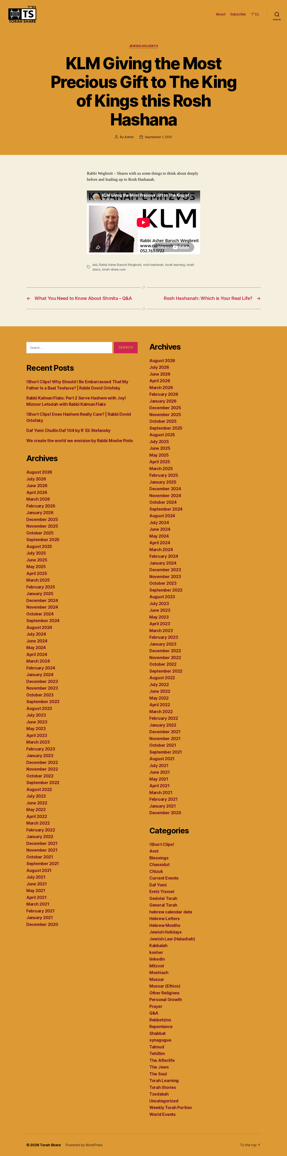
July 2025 (36, 553)
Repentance (160, 1026)
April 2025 (36, 573)
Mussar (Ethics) (164, 986)
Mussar (156, 979)
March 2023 (38, 742)
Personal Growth (165, 999)
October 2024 (40, 614)
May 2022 (36, 809)
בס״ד (255, 14)
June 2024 (36, 641)
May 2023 (36, 728)
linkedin (157, 959)
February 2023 (40, 749)
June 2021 (36, 884)
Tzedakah (159, 1094)
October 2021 (39, 857)
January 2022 (39, 836)
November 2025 (42, 526)
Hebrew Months (164, 925)
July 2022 (36, 796)
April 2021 (36, 897)
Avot (154, 851)
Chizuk (156, 871)
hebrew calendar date (170, 912)
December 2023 (42, 681)
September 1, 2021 (158, 137)
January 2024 (39, 674)
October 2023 (39, 695)
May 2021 (35, 890)
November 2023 (42, 688)
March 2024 (38, 661)
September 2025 (42, 539)
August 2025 (39, 546)
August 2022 (39, 789)
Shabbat (157, 1033)
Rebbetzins (160, 1019)
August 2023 (39, 708)
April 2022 (36, 816)
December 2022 (42, 762)
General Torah (163, 905)
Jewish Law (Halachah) (172, 938)
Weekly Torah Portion (170, 1107)
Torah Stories (162, 1087)
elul (94, 265)
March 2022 (38, 823)
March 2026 (38, 499)
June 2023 (36, 722)
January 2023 (39, 755)
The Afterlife (162, 1060)
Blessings (159, 858)
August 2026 (39, 472)
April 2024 (36, 654)
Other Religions (164, 992)
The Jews (159, 1067)
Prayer (155, 1006)
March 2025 (38, 580)
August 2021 (39, 870)
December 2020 (42, 924)
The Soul (158, 1073)
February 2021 (40, 911)
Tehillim (157, 1053)
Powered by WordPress (84, 1145)
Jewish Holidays (143, 46)
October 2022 (39, 776)
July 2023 (36, 715)
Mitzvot (156, 965)
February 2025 (40, 587)
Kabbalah (158, 945)
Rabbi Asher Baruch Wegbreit (120, 265)
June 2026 (36, 485)
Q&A (153, 1013)
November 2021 (42, 850)
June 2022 (36, 803)
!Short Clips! (161, 844)
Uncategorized (163, 1100)
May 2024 (36, 647)
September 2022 (42, 782)
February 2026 (40, 506)
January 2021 (39, 917)
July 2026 (36, 479)
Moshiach (158, 972)
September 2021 (42, 863)
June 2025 (36, 560)
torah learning (175, 265)
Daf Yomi (158, 885)
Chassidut (159, 864)
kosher (156, 952)
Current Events (164, 878)
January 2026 (39, 512)
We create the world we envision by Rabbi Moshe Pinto (79, 440)
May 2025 (36, 566)
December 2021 (42, 843)
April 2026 (36, 492)
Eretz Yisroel (161, 891)
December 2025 (42, 519)
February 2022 (40, 830)
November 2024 (42, 607)
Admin (129, 137)
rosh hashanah (153, 265)
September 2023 (42, 701)
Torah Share (50, 1145)
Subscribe (238, 14)
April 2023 (36, 735)
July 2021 (35, 877)
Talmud (156, 1046)
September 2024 (43, 620)
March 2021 (37, 904)
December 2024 (42, 600)
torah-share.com (114, 269)
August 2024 (39, 627)
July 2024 (36, 634)
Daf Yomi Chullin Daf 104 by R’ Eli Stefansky (68, 430)
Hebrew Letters (164, 918)
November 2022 (42, 769)
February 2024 (40, 668)
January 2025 (39, 593)
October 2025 (39, 533)
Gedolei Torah (163, 898)
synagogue (160, 1040)
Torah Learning (164, 1080)
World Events (162, 1114)
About (221, 14)
